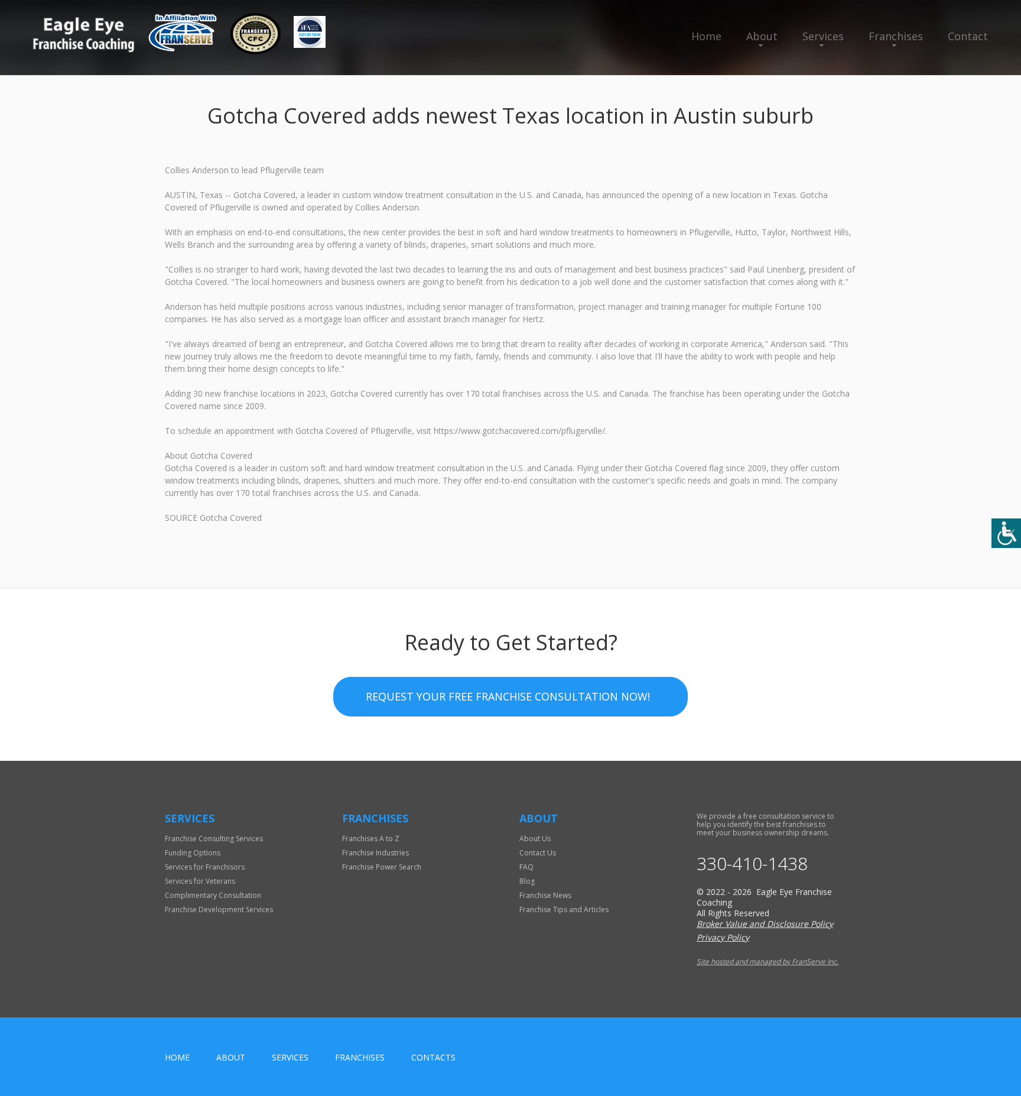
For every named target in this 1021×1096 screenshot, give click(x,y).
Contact (968, 36)
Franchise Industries (375, 853)
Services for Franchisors (205, 867)
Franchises (896, 36)
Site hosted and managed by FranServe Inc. (767, 961)
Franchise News (545, 895)
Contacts (433, 1057)
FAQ (526, 867)
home (177, 1057)
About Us (535, 839)
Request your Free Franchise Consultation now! (508, 696)
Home (706, 36)
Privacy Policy (723, 937)
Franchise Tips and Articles (564, 909)
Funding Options (192, 853)
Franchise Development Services (219, 909)
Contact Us (537, 853)
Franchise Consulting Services (214, 839)
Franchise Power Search (381, 867)
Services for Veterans (200, 881)
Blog (527, 881)
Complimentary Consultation (213, 895)
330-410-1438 (752, 864)
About (762, 36)
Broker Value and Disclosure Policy (765, 923)
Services (823, 36)
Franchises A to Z (370, 839)
